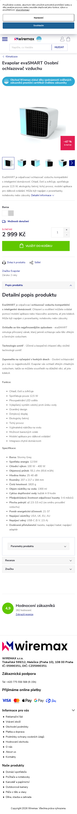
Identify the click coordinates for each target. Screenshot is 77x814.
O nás (9, 747)
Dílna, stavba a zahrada (18, 797)
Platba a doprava (15, 731)
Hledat (59, 47)
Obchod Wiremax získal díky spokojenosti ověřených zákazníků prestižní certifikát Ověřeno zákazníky (40, 81)
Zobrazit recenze (24, 614)
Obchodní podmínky (17, 726)
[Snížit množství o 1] (66, 234)
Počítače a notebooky (18, 777)
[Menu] (4, 39)
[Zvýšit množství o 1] (66, 230)
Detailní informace (41, 195)
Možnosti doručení (18, 221)
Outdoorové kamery (17, 787)
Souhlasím (38, 25)
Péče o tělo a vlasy (16, 792)
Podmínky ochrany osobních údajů (25, 737)
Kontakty (11, 757)
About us (11, 752)
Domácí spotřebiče (16, 772)
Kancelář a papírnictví (17, 782)
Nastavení (38, 17)
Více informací (22, 9)
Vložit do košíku (39, 246)
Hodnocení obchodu (17, 742)
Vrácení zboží (13, 721)
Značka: (11, 271)
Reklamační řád (14, 716)
